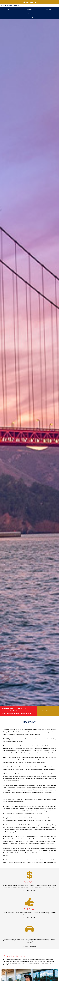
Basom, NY (16, 5)
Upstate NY (9, 17)
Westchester (49, 13)
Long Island (29, 13)
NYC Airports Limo (7, 5)
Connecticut (29, 9)
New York (9, 9)
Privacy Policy (29, 17)
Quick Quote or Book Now (29, 2)
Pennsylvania (10, 13)
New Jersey (49, 9)
